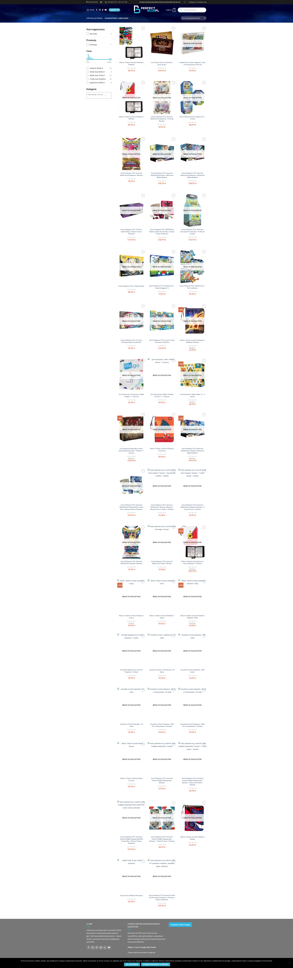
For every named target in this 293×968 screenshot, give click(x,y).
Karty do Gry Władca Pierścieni (131, 895)
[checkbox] (99, 33)
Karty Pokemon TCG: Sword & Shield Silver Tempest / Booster (131, 562)
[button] (198, 2)
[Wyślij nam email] (101, 947)
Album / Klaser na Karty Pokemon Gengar (192, 838)
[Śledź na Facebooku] (97, 10)
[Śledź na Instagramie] (100, 10)
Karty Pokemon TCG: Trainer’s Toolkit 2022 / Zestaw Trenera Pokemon (131, 231)
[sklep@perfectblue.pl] (101, 2)
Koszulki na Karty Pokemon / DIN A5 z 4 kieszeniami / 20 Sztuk (162, 725)
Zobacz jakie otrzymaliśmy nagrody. (141, 952)
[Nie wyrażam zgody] (290, 963)
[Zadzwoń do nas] (105, 947)
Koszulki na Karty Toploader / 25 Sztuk (131, 725)
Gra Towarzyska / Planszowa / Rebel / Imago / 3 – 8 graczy (131, 395)
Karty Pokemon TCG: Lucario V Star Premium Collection (162, 341)
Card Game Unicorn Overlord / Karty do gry (162, 63)
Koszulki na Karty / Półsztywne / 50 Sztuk (161, 671)
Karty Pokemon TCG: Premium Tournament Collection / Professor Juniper (192, 231)
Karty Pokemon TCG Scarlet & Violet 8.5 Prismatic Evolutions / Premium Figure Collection (162, 897)
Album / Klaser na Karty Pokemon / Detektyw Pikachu (192, 341)
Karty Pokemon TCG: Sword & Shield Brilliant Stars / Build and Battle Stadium (162, 175)
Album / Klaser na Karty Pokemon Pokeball (131, 63)
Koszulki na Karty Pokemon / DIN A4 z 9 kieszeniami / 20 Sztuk (192, 725)
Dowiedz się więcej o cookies (155, 964)
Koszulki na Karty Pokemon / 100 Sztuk (192, 671)
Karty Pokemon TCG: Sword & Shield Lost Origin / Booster (162, 562)
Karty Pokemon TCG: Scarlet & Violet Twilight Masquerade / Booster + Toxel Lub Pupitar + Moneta (192, 781)
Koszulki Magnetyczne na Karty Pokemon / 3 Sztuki (131, 671)
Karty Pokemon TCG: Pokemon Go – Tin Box (192, 118)
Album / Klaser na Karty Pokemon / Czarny (131, 617)
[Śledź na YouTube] (106, 10)
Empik (153, 947)
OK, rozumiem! (132, 964)
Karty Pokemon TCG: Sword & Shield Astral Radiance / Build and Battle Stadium (192, 175)
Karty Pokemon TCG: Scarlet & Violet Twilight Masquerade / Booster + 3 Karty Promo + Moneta (161, 839)
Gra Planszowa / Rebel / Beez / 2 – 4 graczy (192, 395)
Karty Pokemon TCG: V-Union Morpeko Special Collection (131, 341)
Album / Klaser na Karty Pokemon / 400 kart (131, 118)
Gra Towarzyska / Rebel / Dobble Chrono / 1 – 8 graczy (162, 395)
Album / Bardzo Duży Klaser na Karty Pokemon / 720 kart (192, 562)
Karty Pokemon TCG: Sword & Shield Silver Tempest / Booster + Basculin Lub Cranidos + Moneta (161, 507)
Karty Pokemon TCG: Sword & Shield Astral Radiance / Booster (131, 174)
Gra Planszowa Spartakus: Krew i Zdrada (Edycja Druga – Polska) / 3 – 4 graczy (131, 451)
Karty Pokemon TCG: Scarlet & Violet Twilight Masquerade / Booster (162, 780)
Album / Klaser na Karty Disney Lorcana (131, 779)
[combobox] (95, 94)
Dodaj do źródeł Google (180, 925)
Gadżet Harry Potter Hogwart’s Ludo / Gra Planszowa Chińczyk (192, 63)
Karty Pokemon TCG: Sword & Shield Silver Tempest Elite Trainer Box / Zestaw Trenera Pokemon (131, 507)
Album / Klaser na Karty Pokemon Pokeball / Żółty (192, 617)
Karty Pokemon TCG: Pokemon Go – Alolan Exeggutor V (162, 287)
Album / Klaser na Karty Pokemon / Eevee (161, 617)
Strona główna (94, 18)
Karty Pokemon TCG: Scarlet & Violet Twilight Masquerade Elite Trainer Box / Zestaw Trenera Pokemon (131, 840)
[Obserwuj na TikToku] (103, 10)
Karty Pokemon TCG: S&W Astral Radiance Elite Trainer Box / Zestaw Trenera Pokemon (161, 231)
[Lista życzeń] (185, 2)
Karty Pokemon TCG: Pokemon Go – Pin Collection (192, 287)
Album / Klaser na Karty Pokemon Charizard (162, 450)
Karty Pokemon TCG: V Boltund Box (131, 286)
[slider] (87, 59)
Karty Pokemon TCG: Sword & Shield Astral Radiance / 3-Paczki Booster (162, 119)
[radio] (99, 68)
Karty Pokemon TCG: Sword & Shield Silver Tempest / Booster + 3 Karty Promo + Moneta (192, 507)
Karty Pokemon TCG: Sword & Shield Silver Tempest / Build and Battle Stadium (192, 451)
